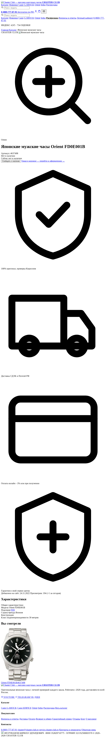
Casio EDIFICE (24, 708)
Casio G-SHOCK (9, 708)
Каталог (5, 5)
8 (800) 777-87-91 (9, 730)
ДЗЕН (37, 697)
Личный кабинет (85, 18)
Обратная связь (88, 730)
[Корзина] (39, 12)
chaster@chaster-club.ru (28, 730)
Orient (37, 5)
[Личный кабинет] (36, 12)
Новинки (13, 5)
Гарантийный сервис (62, 719)
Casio (20, 5)
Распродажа (51, 5)
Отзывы (76, 719)
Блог (83, 719)
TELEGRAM (24, 697)
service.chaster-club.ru (49, 730)
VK (32, 697)
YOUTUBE (9, 697)
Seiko (43, 5)
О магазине (91, 719)
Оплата (31, 719)
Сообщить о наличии (11, 161)
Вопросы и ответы (67, 18)
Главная (5, 30)
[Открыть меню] (44, 11)
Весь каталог (61, 708)
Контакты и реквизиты (70, 730)
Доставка (23, 719)
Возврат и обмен (44, 719)
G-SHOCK (29, 5)
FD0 (13, 610)
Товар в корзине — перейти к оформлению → (43, 161)
